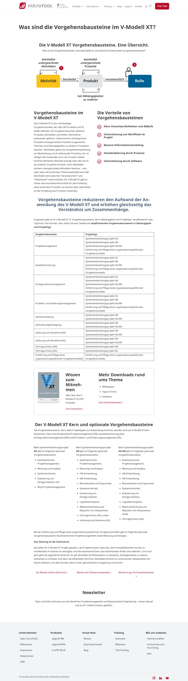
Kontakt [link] (138, 6)
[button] (154, 678)
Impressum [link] (26, 650)
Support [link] (128, 6)
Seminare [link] (120, 638)
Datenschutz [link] (26, 655)
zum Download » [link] (74, 408)
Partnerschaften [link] (155, 638)
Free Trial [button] (162, 6)
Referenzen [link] (26, 644)
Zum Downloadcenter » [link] (111, 402)
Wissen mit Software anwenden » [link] (94, 572)
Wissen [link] (87, 638)
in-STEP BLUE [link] (59, 650)
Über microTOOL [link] (29, 638)
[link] (35, 5)
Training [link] (108, 6)
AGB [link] (22, 661)
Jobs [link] (149, 653)
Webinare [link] (120, 644)
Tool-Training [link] (122, 650)
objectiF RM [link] (58, 638)
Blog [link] (119, 6)
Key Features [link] (92, 6)
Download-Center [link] (93, 644)
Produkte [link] (76, 6)
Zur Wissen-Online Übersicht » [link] (51, 572)
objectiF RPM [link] (58, 644)
